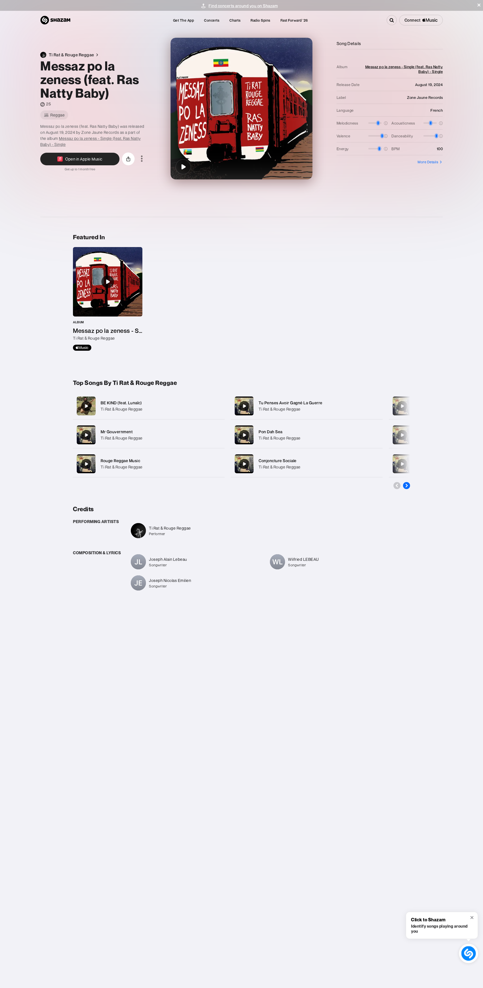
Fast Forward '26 (294, 20)
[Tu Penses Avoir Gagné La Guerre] (307, 406)
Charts (234, 20)
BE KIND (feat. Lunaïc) (121, 402)
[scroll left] (396, 485)
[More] (216, 406)
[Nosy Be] (402, 464)
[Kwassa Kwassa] (402, 406)
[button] (478, 5)
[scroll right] (406, 485)
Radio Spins (260, 20)
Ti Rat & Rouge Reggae (122, 409)
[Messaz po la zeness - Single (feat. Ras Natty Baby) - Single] (107, 299)
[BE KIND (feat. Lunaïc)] (149, 406)
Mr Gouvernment (117, 431)
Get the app (183, 20)
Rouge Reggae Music (120, 460)
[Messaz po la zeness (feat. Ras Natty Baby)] (183, 166)
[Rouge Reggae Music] (149, 464)
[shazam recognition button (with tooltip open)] (468, 953)
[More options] (141, 159)
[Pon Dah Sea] (307, 435)
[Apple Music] (82, 348)
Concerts (211, 20)
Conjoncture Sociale (278, 460)
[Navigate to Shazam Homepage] (55, 20)
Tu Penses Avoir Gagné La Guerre (291, 402)
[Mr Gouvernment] (149, 435)
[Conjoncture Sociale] (307, 464)
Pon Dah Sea (271, 431)
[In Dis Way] (402, 435)
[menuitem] (183, 20)
